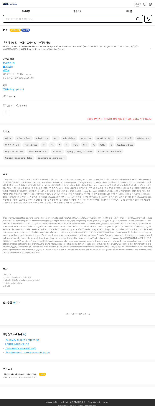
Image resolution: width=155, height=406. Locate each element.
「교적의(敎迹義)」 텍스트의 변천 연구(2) (20, 348)
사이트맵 (106, 402)
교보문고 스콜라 (51, 402)
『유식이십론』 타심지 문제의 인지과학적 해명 (22, 340)
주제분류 (26, 11)
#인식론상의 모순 (12, 144)
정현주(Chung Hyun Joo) (13, 89)
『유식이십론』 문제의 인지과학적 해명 (20, 374)
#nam (75, 144)
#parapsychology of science (79, 151)
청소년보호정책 (94, 402)
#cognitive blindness (14, 151)
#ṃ (44, 144)
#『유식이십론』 (24, 138)
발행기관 (77, 11)
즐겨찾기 (147, 22)
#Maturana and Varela (38, 151)
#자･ (56, 138)
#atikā (102, 144)
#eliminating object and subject (51, 157)
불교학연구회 (9, 62)
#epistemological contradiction (18, 157)
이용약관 (64, 402)
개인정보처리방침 (78, 402)
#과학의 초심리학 (125, 138)
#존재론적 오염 (143, 138)
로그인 (137, 4)
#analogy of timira (125, 144)
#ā (67, 144)
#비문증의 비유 (42, 138)
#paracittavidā (31, 144)
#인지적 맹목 (86, 138)
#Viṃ (85, 144)
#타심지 (8, 138)
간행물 (129, 11)
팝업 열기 (18, 302)
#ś (94, 144)
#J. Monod (57, 151)
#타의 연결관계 (69, 138)
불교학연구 (8, 66)
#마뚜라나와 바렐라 (104, 138)
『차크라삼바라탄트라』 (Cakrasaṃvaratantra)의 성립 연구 (27, 352)
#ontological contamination (109, 151)
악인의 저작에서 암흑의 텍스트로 (17, 344)
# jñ (52, 144)
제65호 (6, 70)
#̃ (59, 144)
